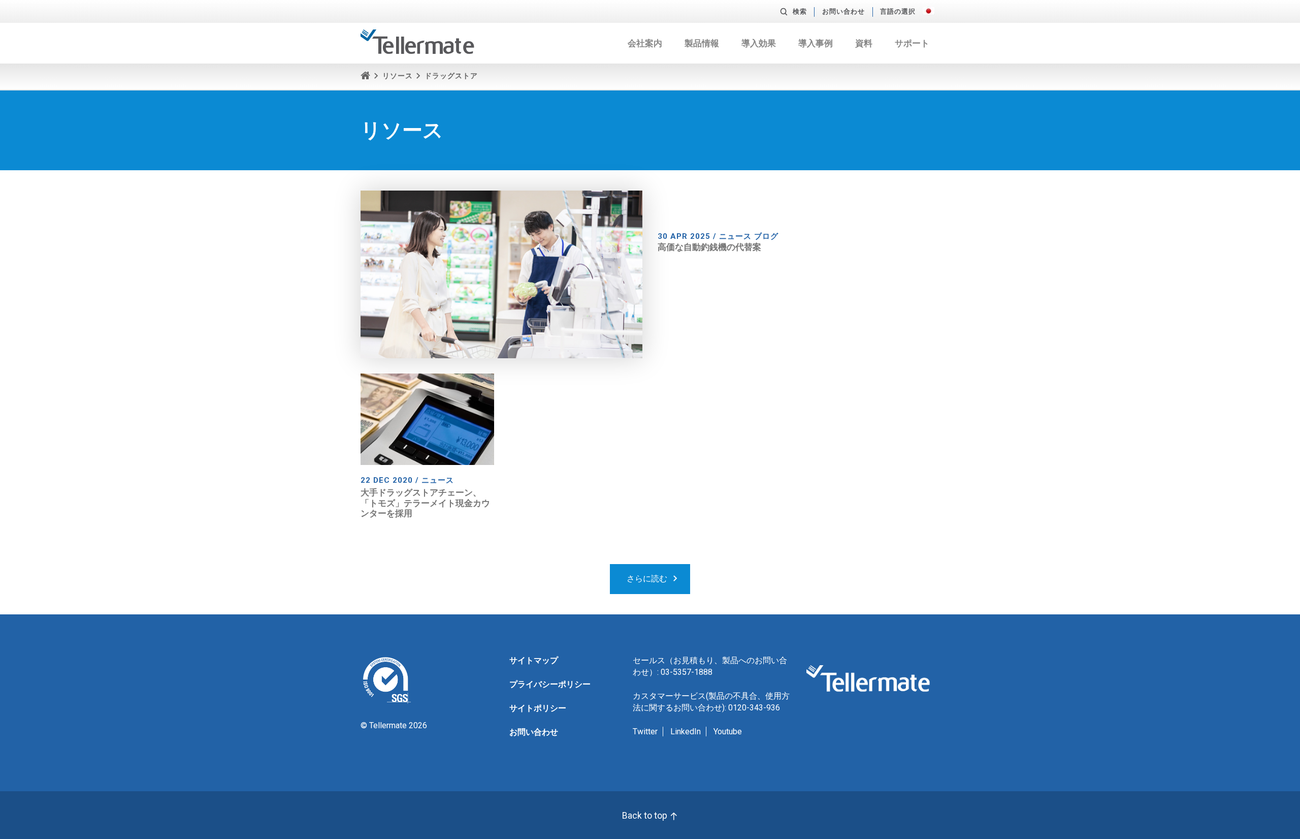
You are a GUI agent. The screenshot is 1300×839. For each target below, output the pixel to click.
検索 (800, 11)
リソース (397, 76)
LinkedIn (685, 731)
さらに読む (647, 578)
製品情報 (702, 43)
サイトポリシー (537, 708)
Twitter (645, 731)
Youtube (727, 731)
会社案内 (645, 43)
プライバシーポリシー (550, 684)
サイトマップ (533, 660)
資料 (863, 43)
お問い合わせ (843, 11)
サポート (912, 43)
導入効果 (758, 43)
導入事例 (815, 43)
